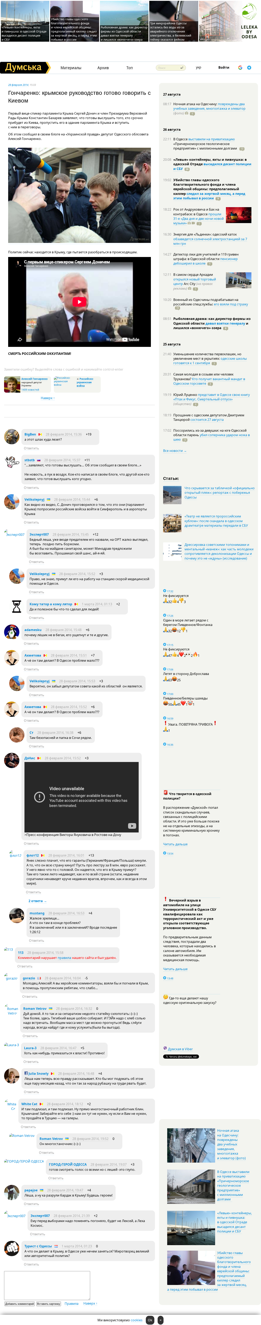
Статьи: (171, 478)
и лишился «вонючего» (210, 325)
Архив (103, 68)
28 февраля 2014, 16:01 (66, 855)
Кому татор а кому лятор (51, 604)
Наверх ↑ (48, 398)
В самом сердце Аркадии (193, 274)
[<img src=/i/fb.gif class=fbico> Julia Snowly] (11, 1082)
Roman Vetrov (34, 1008)
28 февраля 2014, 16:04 (63, 978)
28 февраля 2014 (18, 85)
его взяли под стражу (231, 304)
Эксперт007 (39, 534)
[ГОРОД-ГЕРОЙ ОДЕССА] (24, 1161)
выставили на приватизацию (211, 139)
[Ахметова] (11, 664)
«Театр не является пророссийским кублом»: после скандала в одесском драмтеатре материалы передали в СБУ (216, 521)
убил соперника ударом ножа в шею (211, 437)
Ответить (31, 448)
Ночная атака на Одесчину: (195, 104)
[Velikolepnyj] (11, 508)
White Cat (29, 1104)
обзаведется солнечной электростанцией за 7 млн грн (210, 241)
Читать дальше (175, 844)
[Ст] (16, 741)
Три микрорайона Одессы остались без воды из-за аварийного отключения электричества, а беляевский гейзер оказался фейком (170, 31)
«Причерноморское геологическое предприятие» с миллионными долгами (205, 146)
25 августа (172, 344)
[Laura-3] (11, 1045)
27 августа (172, 94)
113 (20, 952)
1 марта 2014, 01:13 (97, 604)
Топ (129, 68)
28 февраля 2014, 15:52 (77, 574)
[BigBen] (11, 443)
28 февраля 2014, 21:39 (72, 1215)
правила (64, 957)
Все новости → (175, 450)
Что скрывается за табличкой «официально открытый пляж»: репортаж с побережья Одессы (220, 492)
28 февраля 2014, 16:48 (76, 1073)
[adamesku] (11, 638)
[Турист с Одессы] (11, 1255)
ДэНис (29, 758)
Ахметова (32, 655)
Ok (150, 1320)
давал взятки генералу (225, 323)
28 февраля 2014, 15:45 (71, 534)
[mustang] (16, 922)
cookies (137, 1320)
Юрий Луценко (185, 394)
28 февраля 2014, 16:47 (58, 1048)
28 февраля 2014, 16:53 (66, 913)
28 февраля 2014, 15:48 (63, 630)
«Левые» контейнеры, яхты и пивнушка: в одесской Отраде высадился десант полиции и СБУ (24, 33)
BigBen (30, 434)
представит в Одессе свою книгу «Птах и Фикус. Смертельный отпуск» (211, 396)
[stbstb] (11, 469)
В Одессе (180, 139)
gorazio (29, 978)
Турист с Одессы (38, 1246)
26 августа (172, 129)
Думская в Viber (180, 1049)
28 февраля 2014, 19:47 (65, 1190)
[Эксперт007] (14, 534)
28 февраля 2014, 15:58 (45, 952)
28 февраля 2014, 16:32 (74, 1008)
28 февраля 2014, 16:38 (55, 732)
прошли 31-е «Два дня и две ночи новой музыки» (198, 219)
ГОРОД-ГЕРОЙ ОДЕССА (68, 1164)
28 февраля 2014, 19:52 (90, 1138)
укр (198, 67)
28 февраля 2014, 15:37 (62, 460)
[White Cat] (10, 1108)
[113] (8, 949)
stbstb (29, 460)
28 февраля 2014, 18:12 (65, 1104)
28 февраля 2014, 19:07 (109, 1164)
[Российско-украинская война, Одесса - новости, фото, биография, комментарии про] (65, 385)
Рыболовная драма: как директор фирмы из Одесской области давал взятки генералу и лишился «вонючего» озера (124, 33)
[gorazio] (11, 978)
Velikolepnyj (34, 499)
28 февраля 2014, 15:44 (72, 499)
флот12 (33, 855)
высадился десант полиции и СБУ (212, 166)
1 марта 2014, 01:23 (77, 1246)
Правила (72, 1303)
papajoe (31, 1190)
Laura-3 (30, 1048)
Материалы (71, 68)
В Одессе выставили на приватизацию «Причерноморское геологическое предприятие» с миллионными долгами (233, 1185)
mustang (37, 913)
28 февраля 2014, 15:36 (64, 434)
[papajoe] (11, 1199)
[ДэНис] (11, 767)
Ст (31, 732)
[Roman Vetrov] (11, 1013)
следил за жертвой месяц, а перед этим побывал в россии (209, 195)
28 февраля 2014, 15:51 (69, 655)
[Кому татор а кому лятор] (16, 613)
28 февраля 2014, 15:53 (77, 681)
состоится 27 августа (207, 419)
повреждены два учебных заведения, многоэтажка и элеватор (209, 106)
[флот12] (15, 855)
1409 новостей (30, 389)
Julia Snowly (38, 1073)
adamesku (33, 630)
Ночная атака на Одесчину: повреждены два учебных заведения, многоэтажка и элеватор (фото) (231, 1144)
